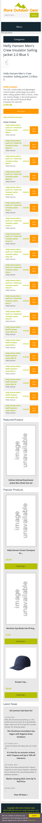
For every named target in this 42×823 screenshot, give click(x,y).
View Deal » (21, 566)
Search (34, 15)
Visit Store (21, 111)
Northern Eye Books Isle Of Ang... (21, 628)
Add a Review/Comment (12, 117)
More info (31, 820)
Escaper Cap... (21, 682)
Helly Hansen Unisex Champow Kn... (21, 551)
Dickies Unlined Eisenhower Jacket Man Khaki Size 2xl (21, 481)
